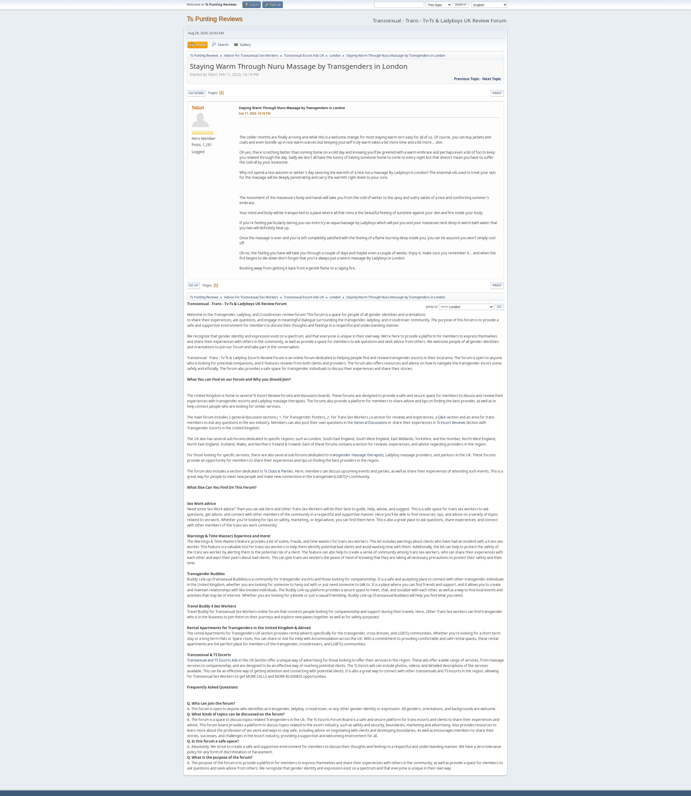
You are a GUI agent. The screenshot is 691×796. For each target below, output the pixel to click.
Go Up (193, 285)
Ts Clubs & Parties (278, 471)
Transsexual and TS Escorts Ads (212, 660)
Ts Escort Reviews (451, 422)
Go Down (196, 93)
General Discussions (370, 422)
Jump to (431, 306)
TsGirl (198, 108)
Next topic (491, 78)
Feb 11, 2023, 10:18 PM (254, 113)
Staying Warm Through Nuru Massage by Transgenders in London (292, 108)
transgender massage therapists (357, 455)
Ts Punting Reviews (215, 18)
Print (497, 93)
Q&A (442, 417)
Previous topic (467, 78)
